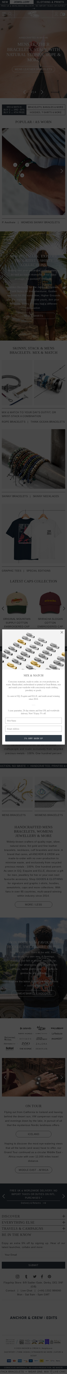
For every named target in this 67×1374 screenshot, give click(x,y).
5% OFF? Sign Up (33, 738)
